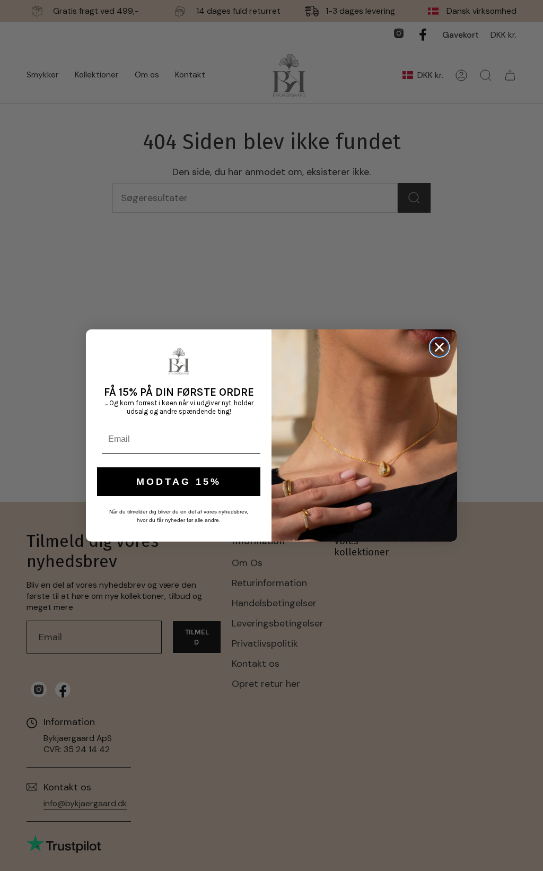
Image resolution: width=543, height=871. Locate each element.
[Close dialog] (439, 347)
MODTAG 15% (178, 481)
